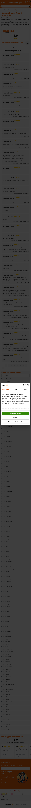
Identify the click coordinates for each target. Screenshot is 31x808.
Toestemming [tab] (5, 389)
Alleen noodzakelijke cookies (15, 421)
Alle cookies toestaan (15, 413)
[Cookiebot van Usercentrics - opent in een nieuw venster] (23, 385)
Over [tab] (25, 389)
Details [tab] (15, 389)
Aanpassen (15, 417)
